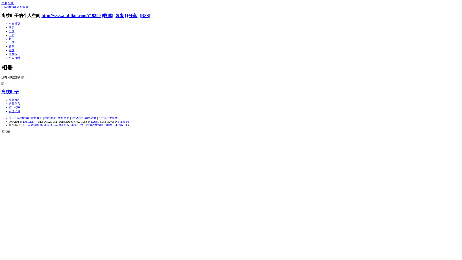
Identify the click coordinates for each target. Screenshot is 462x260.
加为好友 (14, 99)
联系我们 (36, 118)
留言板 (13, 54)
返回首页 (22, 6)
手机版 (113, 118)
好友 (11, 50)
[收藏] (107, 15)
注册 (4, 3)
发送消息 (14, 111)
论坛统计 (77, 118)
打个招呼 (14, 107)
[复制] (120, 15)
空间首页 (14, 23)
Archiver (104, 118)
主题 (11, 42)
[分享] (133, 15)
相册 (11, 38)
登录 (11, 3)
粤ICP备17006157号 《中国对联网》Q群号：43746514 (93, 125)
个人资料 (14, 57)
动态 (11, 27)
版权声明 (63, 118)
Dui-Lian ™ (30, 121)
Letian (94, 121)
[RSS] (145, 15)
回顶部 (5, 131)
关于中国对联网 (19, 118)
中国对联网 (8, 6)
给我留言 (14, 103)
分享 (11, 46)
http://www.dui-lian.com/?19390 (71, 15)
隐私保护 (50, 118)
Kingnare (123, 121)
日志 (11, 35)
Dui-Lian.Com (48, 125)
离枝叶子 (10, 91)
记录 (11, 31)
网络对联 (91, 118)
